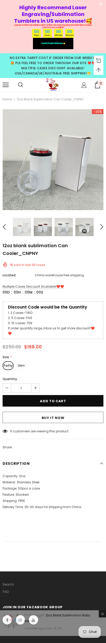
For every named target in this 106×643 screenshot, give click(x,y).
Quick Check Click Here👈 (53, 43)
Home (7, 99)
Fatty (8, 365)
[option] (53, 159)
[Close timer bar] (101, 4)
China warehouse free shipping (59, 275)
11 (11, 431)
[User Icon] (84, 85)
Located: (9, 275)
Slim (21, 365)
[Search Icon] (20, 85)
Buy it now (53, 417)
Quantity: (10, 379)
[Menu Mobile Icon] (6, 85)
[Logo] (53, 84)
